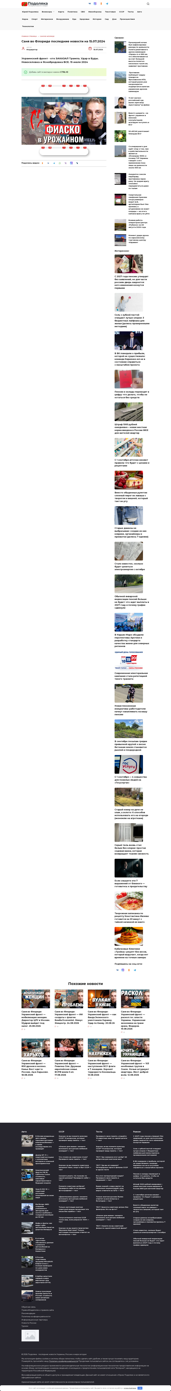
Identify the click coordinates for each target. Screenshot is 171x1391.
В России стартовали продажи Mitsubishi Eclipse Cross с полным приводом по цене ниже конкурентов (44, 1263)
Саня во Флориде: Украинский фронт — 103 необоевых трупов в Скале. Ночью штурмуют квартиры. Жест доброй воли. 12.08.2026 (135, 1067)
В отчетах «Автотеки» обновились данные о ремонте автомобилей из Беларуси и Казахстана (44, 1244)
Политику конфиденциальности (63, 1361)
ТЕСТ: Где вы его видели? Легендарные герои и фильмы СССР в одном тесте (112, 1167)
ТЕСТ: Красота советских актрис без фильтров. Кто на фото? (112, 1208)
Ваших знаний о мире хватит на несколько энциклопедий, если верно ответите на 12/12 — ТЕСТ (110, 1188)
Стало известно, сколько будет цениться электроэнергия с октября (130, 566)
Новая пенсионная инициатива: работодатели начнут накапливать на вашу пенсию (131, 710)
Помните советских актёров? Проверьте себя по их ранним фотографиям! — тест (72, 1188)
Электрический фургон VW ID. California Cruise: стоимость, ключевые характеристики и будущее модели (43, 1176)
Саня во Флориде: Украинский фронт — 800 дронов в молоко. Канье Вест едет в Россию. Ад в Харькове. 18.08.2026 (35, 1067)
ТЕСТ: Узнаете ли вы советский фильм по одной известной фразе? (111, 1227)
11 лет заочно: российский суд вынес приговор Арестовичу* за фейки (139, 101)
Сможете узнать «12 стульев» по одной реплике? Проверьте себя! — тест (74, 1178)
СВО (83, 12)
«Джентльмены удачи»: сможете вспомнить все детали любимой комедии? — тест (73, 1199)
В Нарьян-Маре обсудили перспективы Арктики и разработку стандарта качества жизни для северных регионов (132, 641)
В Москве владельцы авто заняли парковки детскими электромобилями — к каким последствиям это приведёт (44, 1142)
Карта (61, 12)
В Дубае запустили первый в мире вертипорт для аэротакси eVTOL (43, 1279)
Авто (139, 12)
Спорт (35, 19)
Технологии (28, 26)
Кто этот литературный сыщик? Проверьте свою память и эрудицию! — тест (110, 1178)
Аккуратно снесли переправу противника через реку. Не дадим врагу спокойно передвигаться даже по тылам (139, 181)
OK (140, 1388)
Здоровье (84, 19)
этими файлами (130, 1388)
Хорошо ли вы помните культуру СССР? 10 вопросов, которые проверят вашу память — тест (73, 1138)
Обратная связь (28, 1307)
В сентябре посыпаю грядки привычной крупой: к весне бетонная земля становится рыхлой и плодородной (131, 745)
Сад (107, 19)
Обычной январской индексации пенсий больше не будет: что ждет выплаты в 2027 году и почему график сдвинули (132, 602)
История (97, 19)
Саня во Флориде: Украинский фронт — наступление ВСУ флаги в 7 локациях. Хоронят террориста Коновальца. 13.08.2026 (102, 1067)
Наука (25, 19)
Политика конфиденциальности (36, 1316)
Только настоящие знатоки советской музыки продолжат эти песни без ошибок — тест (74, 1209)
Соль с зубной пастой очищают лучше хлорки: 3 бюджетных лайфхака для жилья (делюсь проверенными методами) (132, 321)
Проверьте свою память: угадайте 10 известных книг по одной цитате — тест (111, 1138)
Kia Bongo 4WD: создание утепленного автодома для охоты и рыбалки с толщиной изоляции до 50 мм (44, 1210)
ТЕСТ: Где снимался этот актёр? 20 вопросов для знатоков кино (111, 1158)
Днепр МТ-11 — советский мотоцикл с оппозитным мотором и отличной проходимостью (44, 1159)
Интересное (47, 19)
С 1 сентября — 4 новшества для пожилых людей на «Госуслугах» (131, 780)
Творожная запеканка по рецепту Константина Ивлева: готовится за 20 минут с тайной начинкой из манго (132, 917)
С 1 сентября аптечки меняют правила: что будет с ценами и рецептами (132, 463)
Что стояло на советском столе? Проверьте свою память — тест (73, 1158)
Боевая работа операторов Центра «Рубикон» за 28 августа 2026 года (138, 223)
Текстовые (110, 12)
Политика (72, 12)
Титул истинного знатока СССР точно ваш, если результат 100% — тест (74, 1220)
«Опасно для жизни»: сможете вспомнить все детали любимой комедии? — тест (73, 1149)
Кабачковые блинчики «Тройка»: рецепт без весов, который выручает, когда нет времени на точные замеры (131, 953)
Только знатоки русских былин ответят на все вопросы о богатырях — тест (109, 1199)
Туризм (25, 1326)
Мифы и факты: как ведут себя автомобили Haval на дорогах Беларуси (44, 1226)
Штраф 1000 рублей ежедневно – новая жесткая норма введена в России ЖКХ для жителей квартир (131, 428)
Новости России (29, 1323)
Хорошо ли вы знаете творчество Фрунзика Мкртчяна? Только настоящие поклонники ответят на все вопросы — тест (74, 1231)
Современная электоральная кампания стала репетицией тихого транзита (131, 676)
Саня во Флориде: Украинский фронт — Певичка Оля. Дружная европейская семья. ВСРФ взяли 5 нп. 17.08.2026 (68, 1067)
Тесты (131, 12)
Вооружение (62, 19)
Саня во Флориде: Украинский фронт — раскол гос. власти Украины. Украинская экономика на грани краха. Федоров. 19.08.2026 (133, 1020)
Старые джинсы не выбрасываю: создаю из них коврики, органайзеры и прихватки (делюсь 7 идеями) (131, 532)
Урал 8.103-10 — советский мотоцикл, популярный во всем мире (44, 1193)
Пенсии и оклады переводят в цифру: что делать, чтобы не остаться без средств (132, 394)
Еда (74, 19)
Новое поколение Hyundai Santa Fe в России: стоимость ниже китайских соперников (43, 1295)
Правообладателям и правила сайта (38, 1310)
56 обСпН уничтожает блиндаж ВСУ (139, 132)
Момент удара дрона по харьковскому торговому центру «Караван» (139, 238)
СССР (121, 12)
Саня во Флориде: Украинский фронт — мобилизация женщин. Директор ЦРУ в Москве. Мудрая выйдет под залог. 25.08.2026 (36, 1018)
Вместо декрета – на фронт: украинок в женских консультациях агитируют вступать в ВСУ (139, 119)
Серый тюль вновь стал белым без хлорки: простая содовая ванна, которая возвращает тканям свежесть (132, 849)
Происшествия (127, 19)
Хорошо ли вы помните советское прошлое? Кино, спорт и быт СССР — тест (75, 1167)
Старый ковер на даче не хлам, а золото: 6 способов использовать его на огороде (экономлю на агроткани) (131, 813)
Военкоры (47, 12)
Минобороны (95, 12)
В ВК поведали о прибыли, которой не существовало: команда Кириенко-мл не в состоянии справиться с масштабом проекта (130, 359)
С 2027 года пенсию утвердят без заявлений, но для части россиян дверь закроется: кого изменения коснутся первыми (131, 282)
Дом (114, 19)
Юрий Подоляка (30, 12)
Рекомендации (28, 1313)
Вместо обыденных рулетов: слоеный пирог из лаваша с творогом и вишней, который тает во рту (131, 496)
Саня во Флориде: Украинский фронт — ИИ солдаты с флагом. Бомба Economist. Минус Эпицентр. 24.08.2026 (69, 1017)
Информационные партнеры (35, 1320)
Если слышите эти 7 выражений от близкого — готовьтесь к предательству (131, 883)
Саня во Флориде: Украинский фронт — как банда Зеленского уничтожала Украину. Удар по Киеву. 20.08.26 (102, 1017)
